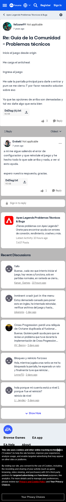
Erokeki (16, 141)
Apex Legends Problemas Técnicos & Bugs (26, 14)
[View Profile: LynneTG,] (8, 360)
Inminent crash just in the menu (34, 295)
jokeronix (19, 312)
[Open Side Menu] (5, 5)
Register (45, 5)
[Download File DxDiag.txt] (24, 182)
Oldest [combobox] (56, 131)
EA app (37, 438)
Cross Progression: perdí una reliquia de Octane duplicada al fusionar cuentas (37, 327)
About (26, 445)
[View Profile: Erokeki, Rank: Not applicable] (7, 143)
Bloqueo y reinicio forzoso (30, 358)
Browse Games (14, 438)
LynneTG (19, 374)
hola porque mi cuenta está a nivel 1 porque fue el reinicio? (36, 389)
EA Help (9, 445)
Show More (35, 413)
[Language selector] (27, 5)
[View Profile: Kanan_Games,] (8, 268)
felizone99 (19, 24)
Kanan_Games (22, 282)
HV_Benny (20, 345)
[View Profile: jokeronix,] (8, 298)
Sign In (58, 5)
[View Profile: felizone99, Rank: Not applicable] (7, 26)
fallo (17, 266)
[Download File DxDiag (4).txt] (26, 112)
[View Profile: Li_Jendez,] (8, 390)
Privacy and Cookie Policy (32, 481)
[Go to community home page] (15, 5)
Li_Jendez (20, 400)
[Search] (35, 5)
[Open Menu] (60, 14)
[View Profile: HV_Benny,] (8, 327)
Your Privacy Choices (33, 496)
